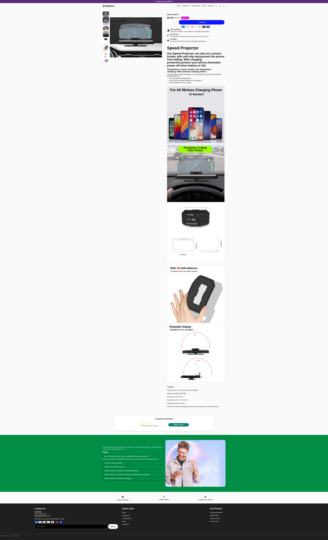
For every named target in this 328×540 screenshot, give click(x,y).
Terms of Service (215, 518)
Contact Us (125, 524)
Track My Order (126, 518)
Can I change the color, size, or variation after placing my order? (126, 456)
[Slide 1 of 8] (106, 14)
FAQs (124, 521)
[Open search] (216, 6)
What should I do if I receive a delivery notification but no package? (127, 474)
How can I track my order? (113, 463)
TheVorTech (6, 535)
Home (124, 512)
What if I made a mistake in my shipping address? (121, 471)
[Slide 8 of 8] (106, 61)
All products (125, 515)
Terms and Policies (15, 535)
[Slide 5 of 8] (106, 41)
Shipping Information (216, 512)
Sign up (113, 526)
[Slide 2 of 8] (106, 20)
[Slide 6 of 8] (106, 47)
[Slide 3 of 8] (106, 27)
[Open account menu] (220, 6)
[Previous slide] (111, 37)
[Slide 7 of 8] (106, 54)
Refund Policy (214, 515)
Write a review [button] (178, 424)
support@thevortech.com (42, 515)
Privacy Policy (214, 521)
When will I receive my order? (115, 467)
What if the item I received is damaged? (118, 478)
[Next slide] (160, 37)
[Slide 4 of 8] (106, 34)
